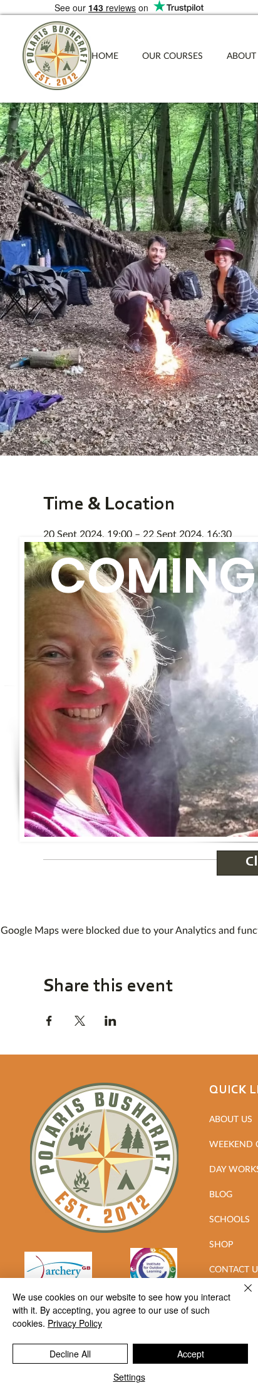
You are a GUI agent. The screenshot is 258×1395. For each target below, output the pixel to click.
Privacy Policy (75, 1323)
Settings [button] (129, 1377)
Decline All (70, 1353)
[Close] (240, 1295)
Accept (190, 1353)
